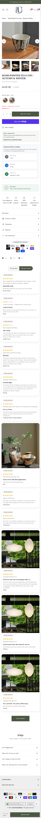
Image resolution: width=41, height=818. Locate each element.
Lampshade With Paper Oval (10, 379)
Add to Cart (25, 814)
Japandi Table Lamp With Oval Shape (12, 353)
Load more (20, 718)
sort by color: (8, 95)
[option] (20, 40)
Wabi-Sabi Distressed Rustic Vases (11, 477)
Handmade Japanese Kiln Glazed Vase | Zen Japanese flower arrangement (20, 406)
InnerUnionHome (17, 807)
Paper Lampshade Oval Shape (10, 327)
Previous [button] (4, 41)
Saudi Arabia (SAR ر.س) (15, 804)
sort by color (5, 813)
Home (4, 18)
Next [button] (37, 41)
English (30, 804)
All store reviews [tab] (26, 268)
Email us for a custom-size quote (12, 139)
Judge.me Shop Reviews (9, 498)
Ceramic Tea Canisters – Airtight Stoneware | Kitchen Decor (17, 304)
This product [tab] (14, 268)
